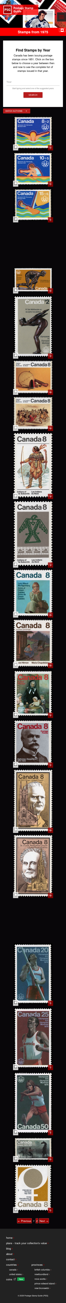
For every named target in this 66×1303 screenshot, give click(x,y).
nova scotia (40, 1278)
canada (12, 1269)
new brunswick (42, 1288)
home (9, 1237)
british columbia (42, 1269)
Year (9, 82)
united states (15, 1274)
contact (10, 1259)
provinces (37, 1264)
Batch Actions (14, 110)
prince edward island (45, 1283)
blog (8, 1248)
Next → (44, 1221)
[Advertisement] (33, 244)
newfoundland (41, 1274)
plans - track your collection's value (26, 1243)
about (9, 1254)
